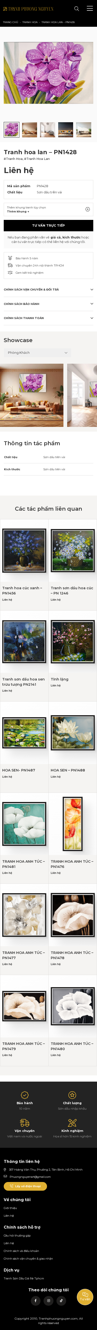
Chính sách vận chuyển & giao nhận (28, 1258)
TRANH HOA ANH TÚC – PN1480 (72, 1046)
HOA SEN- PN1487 (18, 770)
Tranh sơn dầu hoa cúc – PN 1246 (72, 590)
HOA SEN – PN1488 (68, 770)
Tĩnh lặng (59, 679)
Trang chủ (10, 22)
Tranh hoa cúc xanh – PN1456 (22, 590)
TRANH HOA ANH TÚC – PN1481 (23, 864)
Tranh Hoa (30, 22)
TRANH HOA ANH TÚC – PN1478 (72, 955)
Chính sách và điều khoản (21, 1251)
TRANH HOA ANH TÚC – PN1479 (23, 1046)
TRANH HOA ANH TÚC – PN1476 (72, 864)
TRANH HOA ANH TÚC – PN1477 (23, 955)
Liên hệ (9, 1215)
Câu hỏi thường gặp (17, 1235)
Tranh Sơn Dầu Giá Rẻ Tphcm (24, 1278)
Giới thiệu (10, 1208)
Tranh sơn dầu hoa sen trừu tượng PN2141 (23, 682)
